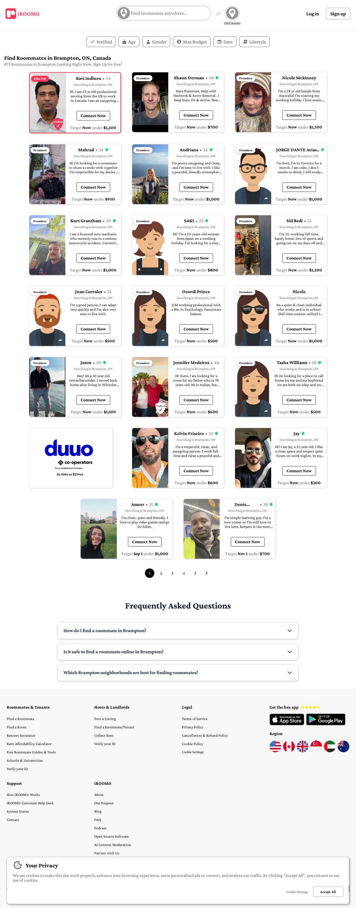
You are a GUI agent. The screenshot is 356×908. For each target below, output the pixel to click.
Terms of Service (194, 718)
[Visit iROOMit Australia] (343, 751)
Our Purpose (103, 803)
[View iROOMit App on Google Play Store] (325, 724)
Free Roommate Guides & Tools (31, 752)
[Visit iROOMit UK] (302, 751)
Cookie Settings (193, 752)
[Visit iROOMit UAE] (330, 751)
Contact (13, 819)
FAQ (97, 819)
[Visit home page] (23, 13)
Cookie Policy (192, 743)
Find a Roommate (20, 718)
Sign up (338, 13)
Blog (98, 811)
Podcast (100, 828)
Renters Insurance (21, 735)
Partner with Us (106, 853)
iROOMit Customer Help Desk (30, 803)
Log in (312, 13)
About (99, 794)
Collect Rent (104, 735)
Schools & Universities (25, 760)
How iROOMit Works (23, 794)
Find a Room (16, 727)
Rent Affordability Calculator (29, 743)
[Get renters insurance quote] (71, 458)
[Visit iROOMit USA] (275, 751)
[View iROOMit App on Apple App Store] (287, 724)
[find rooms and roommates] (218, 14)
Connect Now (93, 115)
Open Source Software (111, 836)
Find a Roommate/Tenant (114, 727)
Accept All (328, 892)
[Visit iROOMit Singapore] (316, 751)
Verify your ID (17, 768)
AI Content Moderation (112, 844)
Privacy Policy (192, 727)
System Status (18, 811)
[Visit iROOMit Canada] (289, 751)
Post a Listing (105, 718)
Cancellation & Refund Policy (205, 735)
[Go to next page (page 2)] (206, 573)
